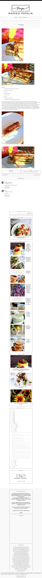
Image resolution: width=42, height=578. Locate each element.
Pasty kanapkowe (24, 564)
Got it (24, 576)
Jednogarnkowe (17, 564)
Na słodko (32, 171)
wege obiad (28, 566)
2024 (12, 412)
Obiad (27, 547)
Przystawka (26, 559)
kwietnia (13, 461)
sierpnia (13, 428)
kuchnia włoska (26, 171)
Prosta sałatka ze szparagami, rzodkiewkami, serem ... (21, 452)
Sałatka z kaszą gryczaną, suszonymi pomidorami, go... (21, 442)
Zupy (26, 552)
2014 (12, 466)
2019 (12, 418)
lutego (13, 464)
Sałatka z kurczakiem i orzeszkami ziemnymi (28, 327)
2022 (12, 414)
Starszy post (36, 174)
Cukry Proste (8, 182)
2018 (12, 419)
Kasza (16, 552)
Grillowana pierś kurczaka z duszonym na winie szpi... (21, 446)
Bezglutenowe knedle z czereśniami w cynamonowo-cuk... (21, 436)
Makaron (23, 554)
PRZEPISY (16, 17)
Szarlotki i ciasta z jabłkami (21, 568)
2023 (12, 413)
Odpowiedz (7, 187)
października (14, 426)
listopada (14, 425)
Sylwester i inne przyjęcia (18, 559)
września (14, 427)
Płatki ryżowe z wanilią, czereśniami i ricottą (20, 445)
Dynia (27, 554)
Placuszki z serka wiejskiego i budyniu (28, 341)
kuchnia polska (17, 554)
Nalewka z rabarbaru (15, 459)
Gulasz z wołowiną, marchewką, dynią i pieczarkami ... (21, 457)
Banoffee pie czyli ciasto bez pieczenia (21, 387)
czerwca (13, 431)
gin (6, 190)
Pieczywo (20, 557)
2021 (12, 415)
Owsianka (22, 566)
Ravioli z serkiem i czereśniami (17, 440)
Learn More (19, 576)
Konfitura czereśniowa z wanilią (17, 437)
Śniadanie (23, 547)
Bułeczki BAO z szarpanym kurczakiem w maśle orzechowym (28, 259)
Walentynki (36, 171)
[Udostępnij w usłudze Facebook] (11, 171)
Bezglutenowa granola (16, 434)
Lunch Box (15, 557)
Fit (14, 547)
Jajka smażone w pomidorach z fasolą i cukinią (20, 456)
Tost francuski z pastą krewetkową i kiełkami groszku (21, 237)
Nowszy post (5, 174)
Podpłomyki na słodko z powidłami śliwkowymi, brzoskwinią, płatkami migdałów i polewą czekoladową (28, 289)
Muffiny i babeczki (15, 566)
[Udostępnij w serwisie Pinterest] (12, 171)
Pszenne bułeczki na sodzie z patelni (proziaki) (28, 314)
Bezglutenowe (25, 557)
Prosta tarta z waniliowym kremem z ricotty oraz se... (21, 455)
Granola (21, 561)
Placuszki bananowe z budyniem (28, 272)
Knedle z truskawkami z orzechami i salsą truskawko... (21, 451)
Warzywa (18, 547)
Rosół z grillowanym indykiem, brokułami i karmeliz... (21, 447)
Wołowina (26, 561)
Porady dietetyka (21, 571)
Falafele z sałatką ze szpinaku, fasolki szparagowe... (21, 448)
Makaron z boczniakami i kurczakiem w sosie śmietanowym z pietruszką (28, 301)
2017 (12, 420)
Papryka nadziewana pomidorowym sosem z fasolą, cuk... (21, 454)
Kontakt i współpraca (23, 17)
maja (13, 460)
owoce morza (16, 561)
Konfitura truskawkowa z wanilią (18, 438)
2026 (12, 409)
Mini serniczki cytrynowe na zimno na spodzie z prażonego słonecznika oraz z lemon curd (28, 247)
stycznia (14, 465)
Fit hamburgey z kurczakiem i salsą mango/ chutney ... (21, 432)
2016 (12, 421)
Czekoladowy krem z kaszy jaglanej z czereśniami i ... (21, 439)
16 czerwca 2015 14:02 (9, 183)
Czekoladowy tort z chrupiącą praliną (21, 404)
